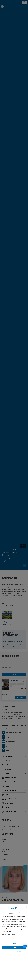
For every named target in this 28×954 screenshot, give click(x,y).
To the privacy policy (21, 951)
